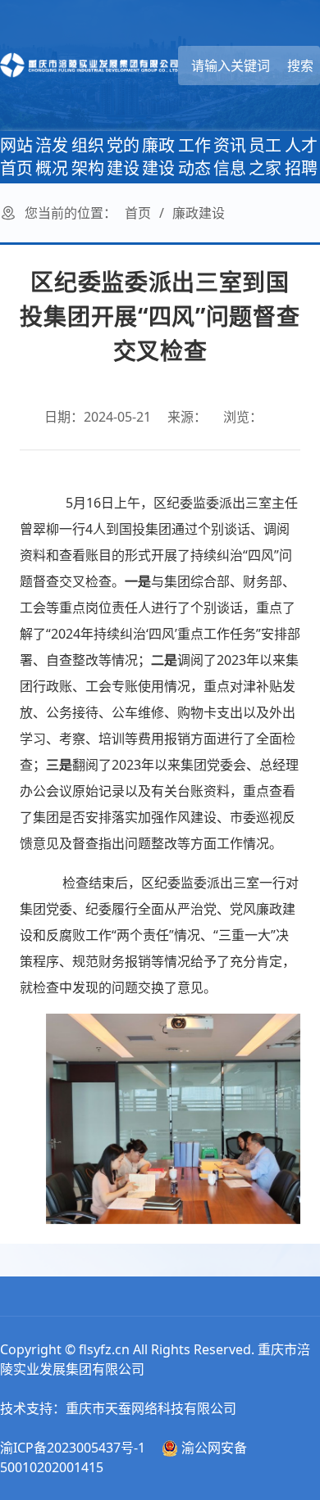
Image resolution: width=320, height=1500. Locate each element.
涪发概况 (51, 156)
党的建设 (123, 156)
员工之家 (265, 156)
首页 (138, 213)
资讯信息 (229, 156)
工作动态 (194, 156)
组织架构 (87, 156)
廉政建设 (158, 156)
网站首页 (16, 156)
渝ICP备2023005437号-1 (72, 1448)
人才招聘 (301, 156)
